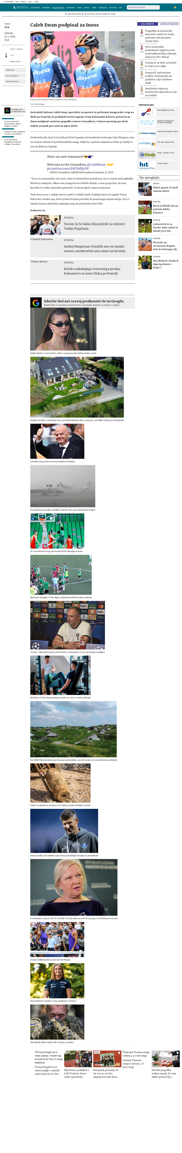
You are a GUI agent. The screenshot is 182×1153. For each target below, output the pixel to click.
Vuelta (113, 14)
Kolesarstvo (58, 8)
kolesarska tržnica (12, 81)
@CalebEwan (96, 164)
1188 (36, 2)
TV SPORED (8, 2)
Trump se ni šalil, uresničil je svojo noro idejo (160, 64)
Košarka (46, 8)
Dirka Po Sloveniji (74, 14)
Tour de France (89, 14)
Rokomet (71, 8)
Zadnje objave (169, 24)
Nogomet (35, 8)
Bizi (17, 2)
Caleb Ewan (10, 70)
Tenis (94, 8)
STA (6, 27)
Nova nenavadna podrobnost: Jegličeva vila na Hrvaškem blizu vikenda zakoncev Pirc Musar (160, 51)
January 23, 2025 (104, 172)
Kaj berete (147, 24)
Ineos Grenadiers (12, 76)
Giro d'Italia (103, 14)
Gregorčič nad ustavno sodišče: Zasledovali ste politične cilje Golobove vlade (158, 77)
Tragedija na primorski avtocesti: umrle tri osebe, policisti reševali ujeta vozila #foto (160, 35)
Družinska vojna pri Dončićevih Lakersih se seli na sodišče (161, 92)
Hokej (86, 8)
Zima (79, 8)
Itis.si (30, 2)
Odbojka (103, 8)
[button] (5, 7)
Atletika (113, 8)
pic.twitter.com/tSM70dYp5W (68, 168)
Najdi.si (23, 2)
